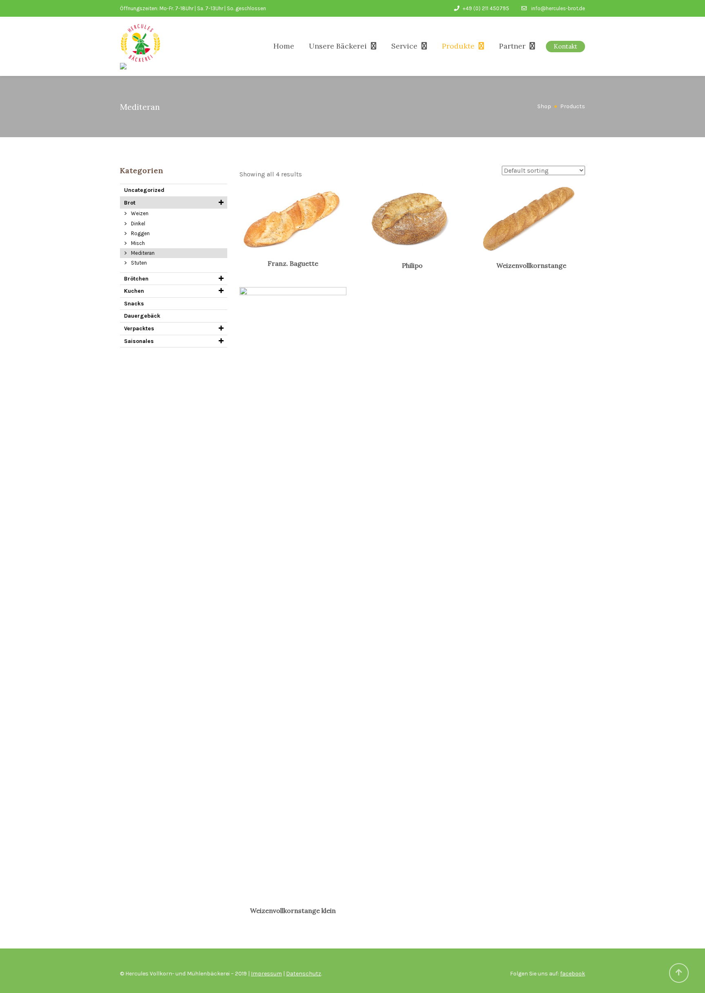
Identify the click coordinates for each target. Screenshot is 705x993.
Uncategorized (144, 190)
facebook (572, 973)
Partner (512, 46)
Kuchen (134, 290)
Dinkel (138, 223)
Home (283, 46)
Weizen (140, 213)
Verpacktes (139, 328)
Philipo (412, 265)
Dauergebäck (142, 315)
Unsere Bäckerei (338, 46)
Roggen (140, 233)
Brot (129, 202)
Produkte (458, 46)
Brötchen (136, 278)
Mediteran (143, 253)
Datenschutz (303, 973)
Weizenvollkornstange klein (293, 910)
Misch (138, 243)
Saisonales (139, 341)
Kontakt (565, 46)
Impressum (266, 973)
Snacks (134, 303)
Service (404, 46)
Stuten (139, 263)
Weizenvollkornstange (531, 265)
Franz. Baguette (293, 263)
